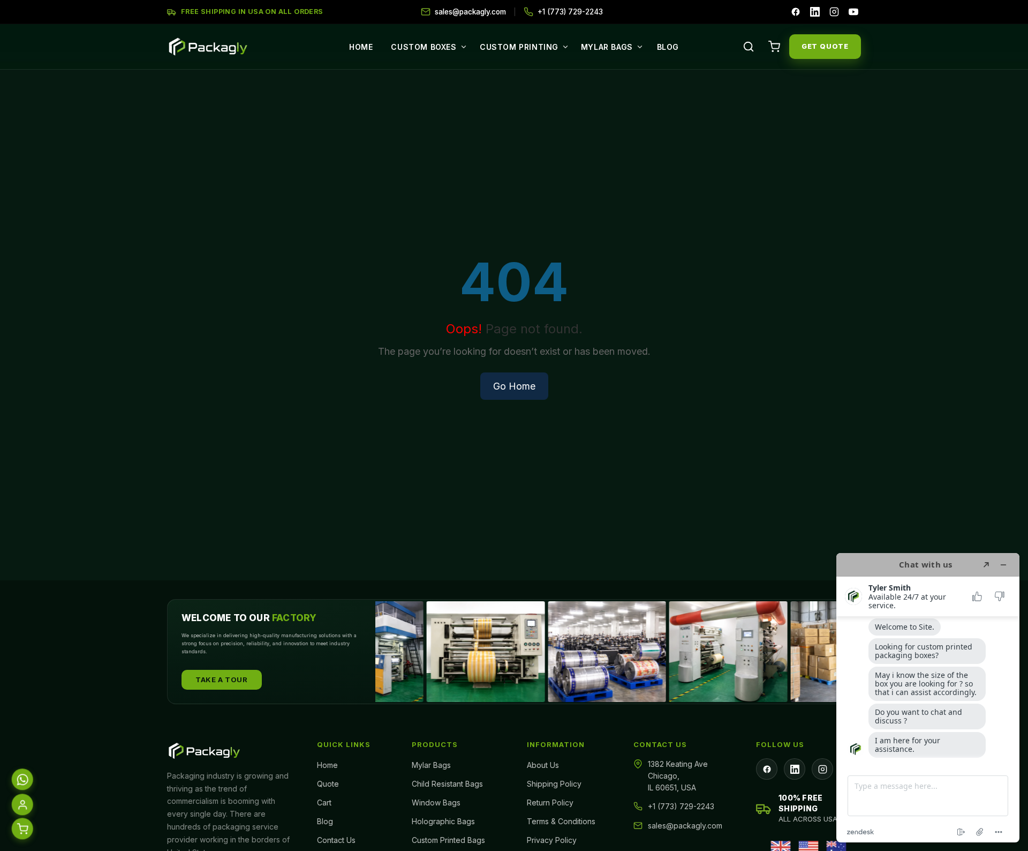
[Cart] (774, 46)
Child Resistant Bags (447, 783)
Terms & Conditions (561, 821)
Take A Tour (221, 679)
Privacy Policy (552, 840)
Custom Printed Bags (448, 840)
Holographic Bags (443, 821)
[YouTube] (853, 11)
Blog (668, 46)
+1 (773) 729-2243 (681, 806)
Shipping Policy (554, 783)
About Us (543, 765)
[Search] (748, 46)
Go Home (514, 386)
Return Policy (550, 802)
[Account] (22, 806)
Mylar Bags (607, 46)
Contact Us (336, 840)
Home (361, 46)
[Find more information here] (928, 697)
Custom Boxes (423, 46)
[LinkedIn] (814, 11)
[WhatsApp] (22, 781)
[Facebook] (795, 11)
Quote (328, 783)
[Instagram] (834, 11)
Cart (324, 802)
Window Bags (436, 802)
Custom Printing (519, 46)
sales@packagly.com (685, 825)
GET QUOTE (825, 46)
